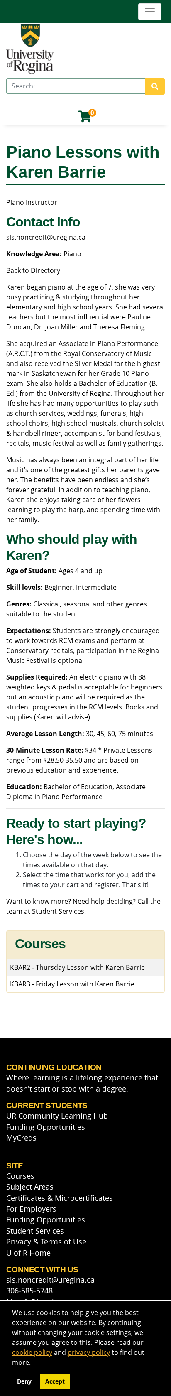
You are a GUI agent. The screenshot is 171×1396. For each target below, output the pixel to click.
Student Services (58, 911)
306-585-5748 (29, 1290)
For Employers (31, 1209)
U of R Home (28, 1253)
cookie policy (32, 1352)
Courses (20, 1176)
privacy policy (89, 1352)
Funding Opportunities (45, 1127)
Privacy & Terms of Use (46, 1241)
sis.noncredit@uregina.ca (46, 237)
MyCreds (21, 1138)
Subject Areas (30, 1187)
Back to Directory (33, 270)
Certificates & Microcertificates (59, 1198)
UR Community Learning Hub (57, 1116)
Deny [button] (24, 1381)
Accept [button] (55, 1381)
